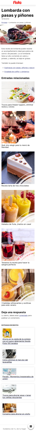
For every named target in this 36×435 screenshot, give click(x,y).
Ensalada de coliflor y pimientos (16, 72)
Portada (4, 22)
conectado (23, 315)
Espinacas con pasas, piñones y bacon (19, 68)
